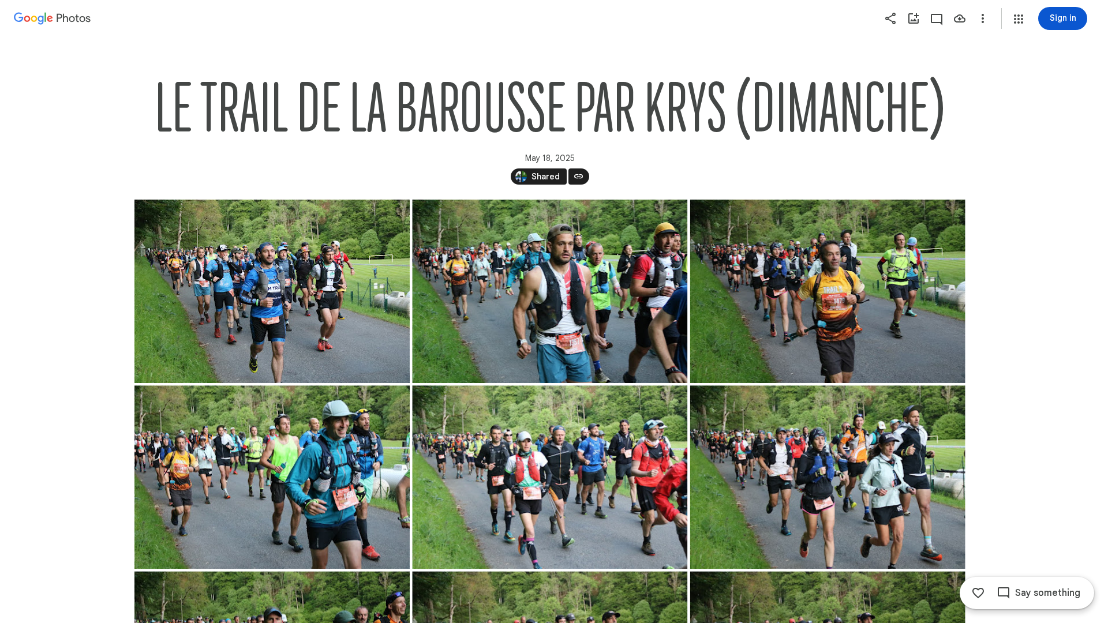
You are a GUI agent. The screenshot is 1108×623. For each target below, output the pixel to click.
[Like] (978, 593)
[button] (1018, 19)
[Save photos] (959, 18)
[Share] (890, 18)
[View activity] (936, 18)
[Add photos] (913, 18)
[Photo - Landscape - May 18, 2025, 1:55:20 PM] (272, 291)
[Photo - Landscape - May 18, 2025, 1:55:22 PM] (549, 477)
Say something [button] (1047, 593)
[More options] (982, 18)
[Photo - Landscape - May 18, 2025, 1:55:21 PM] (549, 291)
